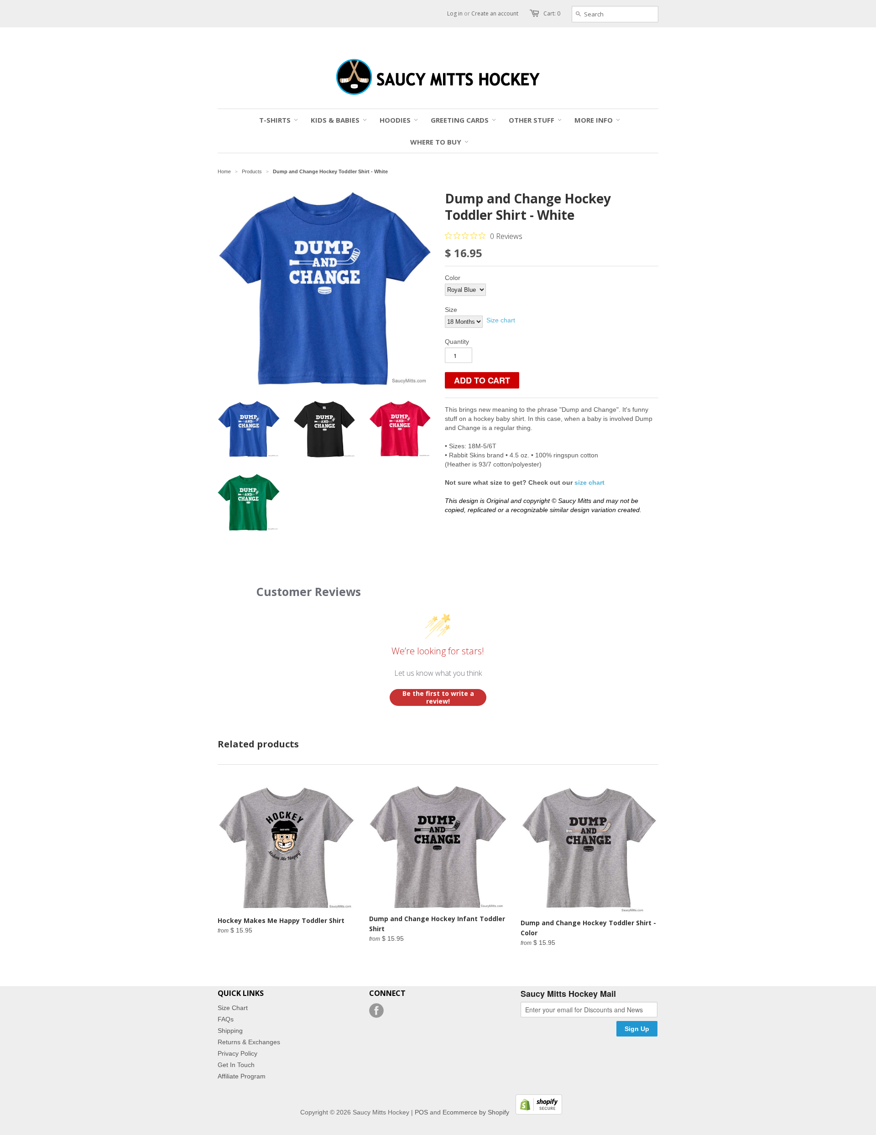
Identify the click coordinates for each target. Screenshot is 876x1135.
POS (421, 1112)
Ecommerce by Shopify (476, 1112)
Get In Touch (236, 1064)
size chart (589, 482)
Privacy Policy (237, 1053)
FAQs (226, 1019)
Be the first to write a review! (438, 697)
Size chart (500, 320)
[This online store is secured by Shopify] (536, 1112)
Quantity (457, 341)
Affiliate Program (242, 1076)
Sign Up (637, 1028)
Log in (455, 13)
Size (451, 309)
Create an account (494, 13)
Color (452, 277)
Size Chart (233, 1007)
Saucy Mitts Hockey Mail (568, 994)
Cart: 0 (551, 13)
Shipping (230, 1030)
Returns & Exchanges (249, 1042)
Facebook (376, 1010)
